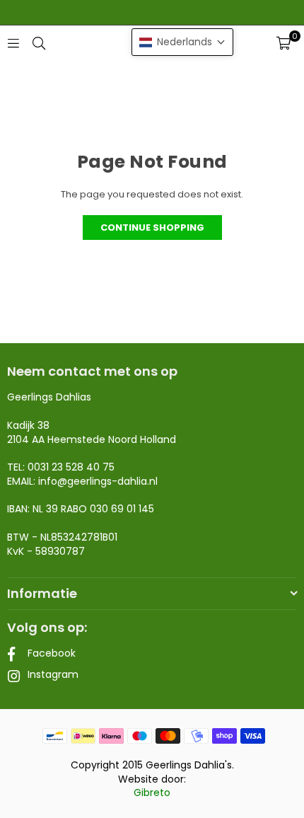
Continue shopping (152, 227)
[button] (283, 43)
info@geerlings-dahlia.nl (98, 481)
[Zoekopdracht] (39, 43)
